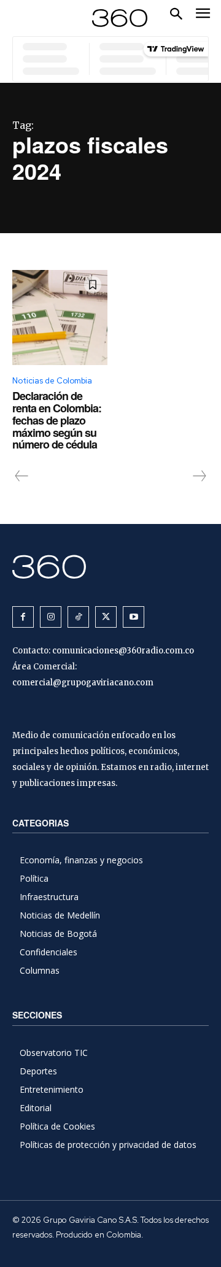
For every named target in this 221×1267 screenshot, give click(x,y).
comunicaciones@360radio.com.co (123, 650)
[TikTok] (78, 617)
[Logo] (119, 18)
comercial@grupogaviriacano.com (82, 682)
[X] (106, 617)
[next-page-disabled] (199, 476)
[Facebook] (23, 617)
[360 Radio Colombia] (110, 567)
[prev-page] (21, 476)
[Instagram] (50, 617)
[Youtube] (133, 617)
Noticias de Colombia (52, 380)
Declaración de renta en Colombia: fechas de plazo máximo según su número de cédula (56, 420)
